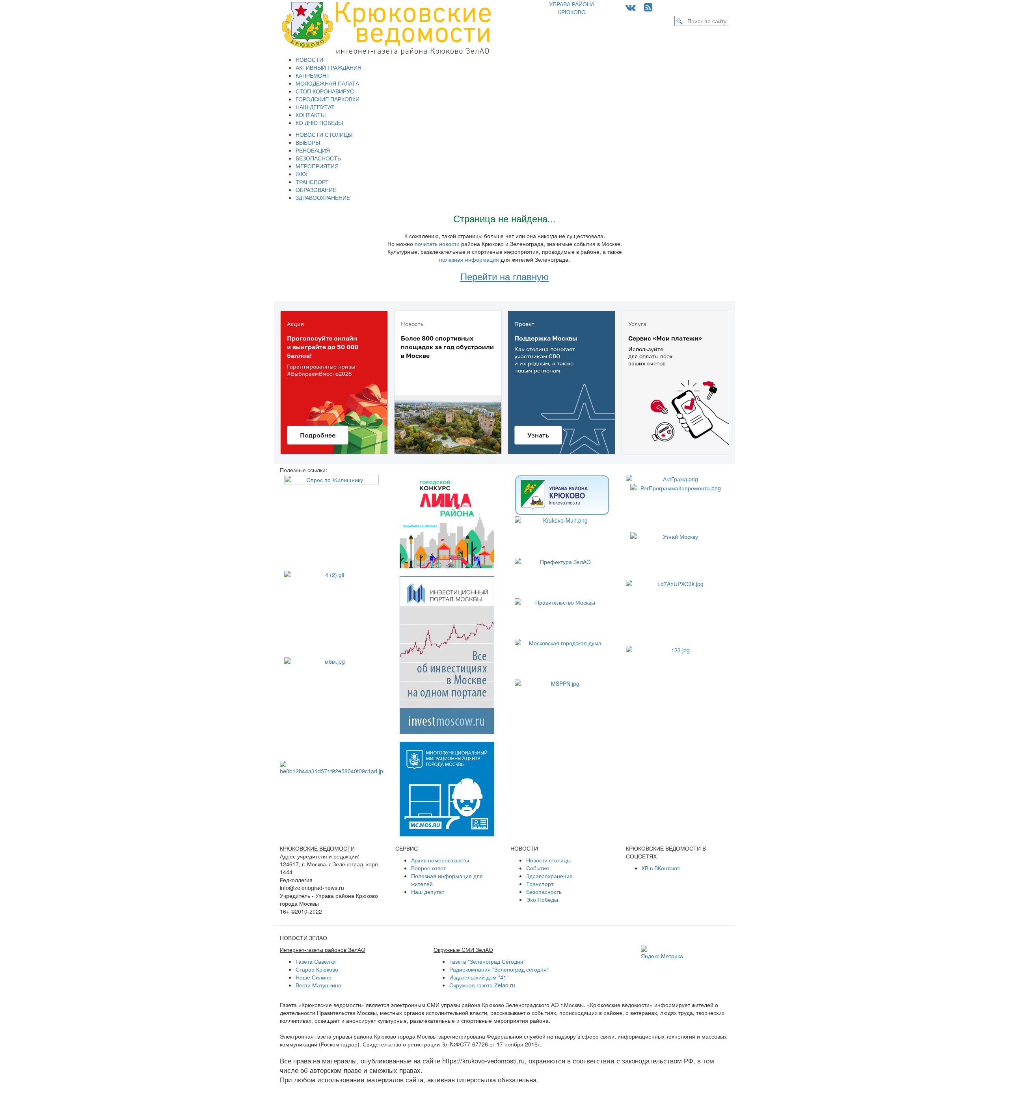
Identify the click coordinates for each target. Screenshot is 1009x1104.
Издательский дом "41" (478, 977)
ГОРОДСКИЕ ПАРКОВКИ (327, 99)
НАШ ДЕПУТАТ (315, 107)
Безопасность (544, 891)
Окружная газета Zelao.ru (482, 985)
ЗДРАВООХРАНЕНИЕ (323, 197)
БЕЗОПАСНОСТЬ (318, 158)
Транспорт (539, 884)
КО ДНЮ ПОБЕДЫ (319, 123)
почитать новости (437, 244)
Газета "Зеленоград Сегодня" (487, 961)
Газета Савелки (316, 961)
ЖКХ (301, 174)
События (537, 868)
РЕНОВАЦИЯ (313, 150)
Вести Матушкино (318, 985)
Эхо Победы (542, 899)
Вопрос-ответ (428, 868)
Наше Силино (313, 977)
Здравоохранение (549, 876)
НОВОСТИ (309, 59)
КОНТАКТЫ (311, 115)
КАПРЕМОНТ (313, 75)
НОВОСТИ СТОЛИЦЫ (324, 134)
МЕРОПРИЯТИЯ (317, 166)
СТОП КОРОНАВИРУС (325, 91)
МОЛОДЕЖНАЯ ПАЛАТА (327, 83)
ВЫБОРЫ (308, 142)
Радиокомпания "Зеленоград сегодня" (499, 969)
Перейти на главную (504, 276)
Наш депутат (427, 891)
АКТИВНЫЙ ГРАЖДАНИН (328, 67)
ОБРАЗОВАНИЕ (316, 190)
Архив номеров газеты (440, 860)
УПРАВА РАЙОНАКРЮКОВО (571, 8)
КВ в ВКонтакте (661, 868)
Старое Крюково (317, 969)
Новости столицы (548, 860)
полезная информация (469, 259)
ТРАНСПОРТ (312, 182)
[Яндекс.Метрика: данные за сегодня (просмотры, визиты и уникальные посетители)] (662, 953)
